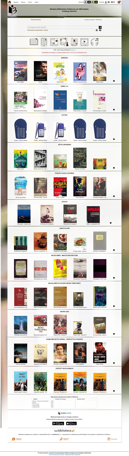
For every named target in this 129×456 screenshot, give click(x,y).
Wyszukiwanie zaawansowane (35, 30)
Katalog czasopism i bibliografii (93, 19)
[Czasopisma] (74, 46)
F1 (109, 2)
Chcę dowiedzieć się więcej (56, 454)
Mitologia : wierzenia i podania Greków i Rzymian (42, 401)
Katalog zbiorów (36, 19)
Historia (23, 2)
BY (96, 2)
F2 (113, 2)
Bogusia (34, 402)
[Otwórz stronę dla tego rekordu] (21, 71)
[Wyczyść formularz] (96, 30)
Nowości (16, 2)
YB (93, 2)
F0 (106, 2)
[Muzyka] (95, 46)
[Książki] (34, 46)
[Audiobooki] (54, 46)
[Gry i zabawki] (64, 46)
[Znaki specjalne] (100, 30)
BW (89, 2)
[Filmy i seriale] (84, 46)
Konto (36, 2)
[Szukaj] (100, 27)
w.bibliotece (56, 434)
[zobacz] (73, 50)
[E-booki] (44, 46)
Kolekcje (46, 30)
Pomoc (30, 2)
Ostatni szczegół (35, 405)
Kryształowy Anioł (35, 406)
